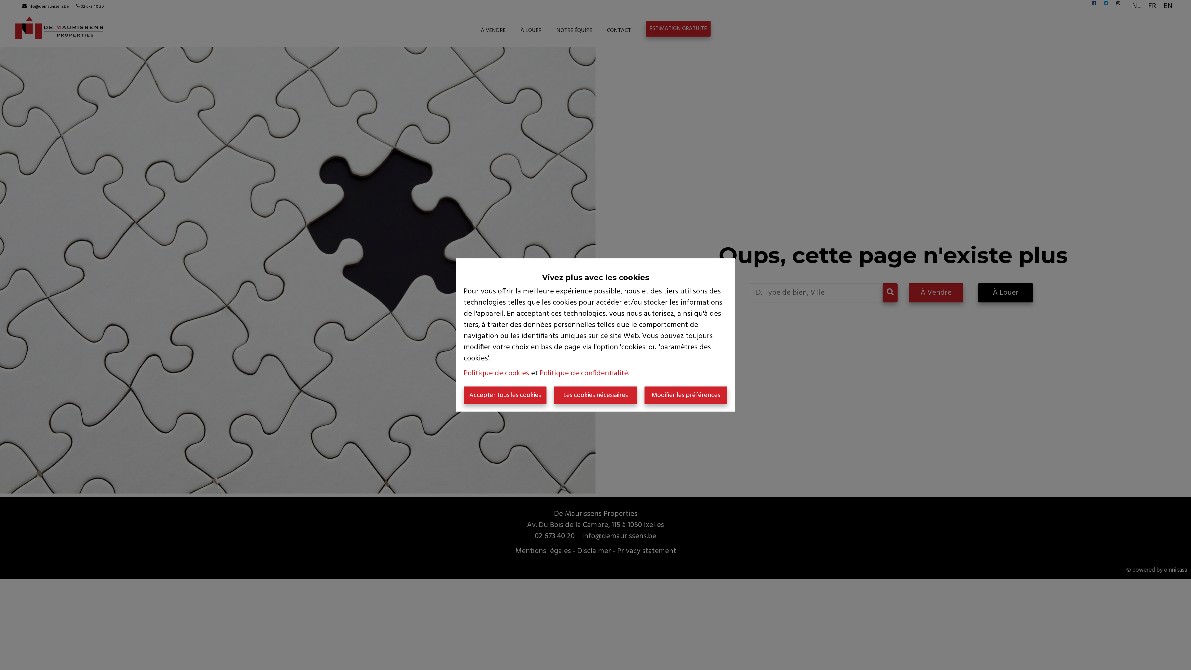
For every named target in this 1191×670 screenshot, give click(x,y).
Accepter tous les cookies (505, 395)
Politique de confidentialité (584, 373)
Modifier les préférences (686, 395)
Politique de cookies (496, 373)
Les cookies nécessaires (595, 395)
